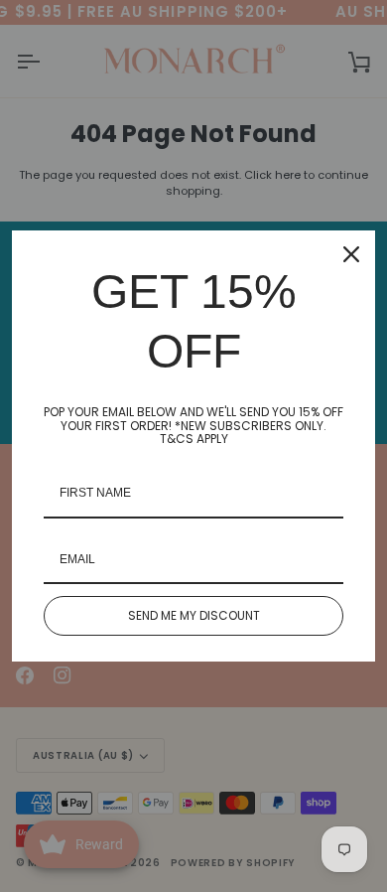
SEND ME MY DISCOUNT (194, 615)
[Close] (351, 254)
